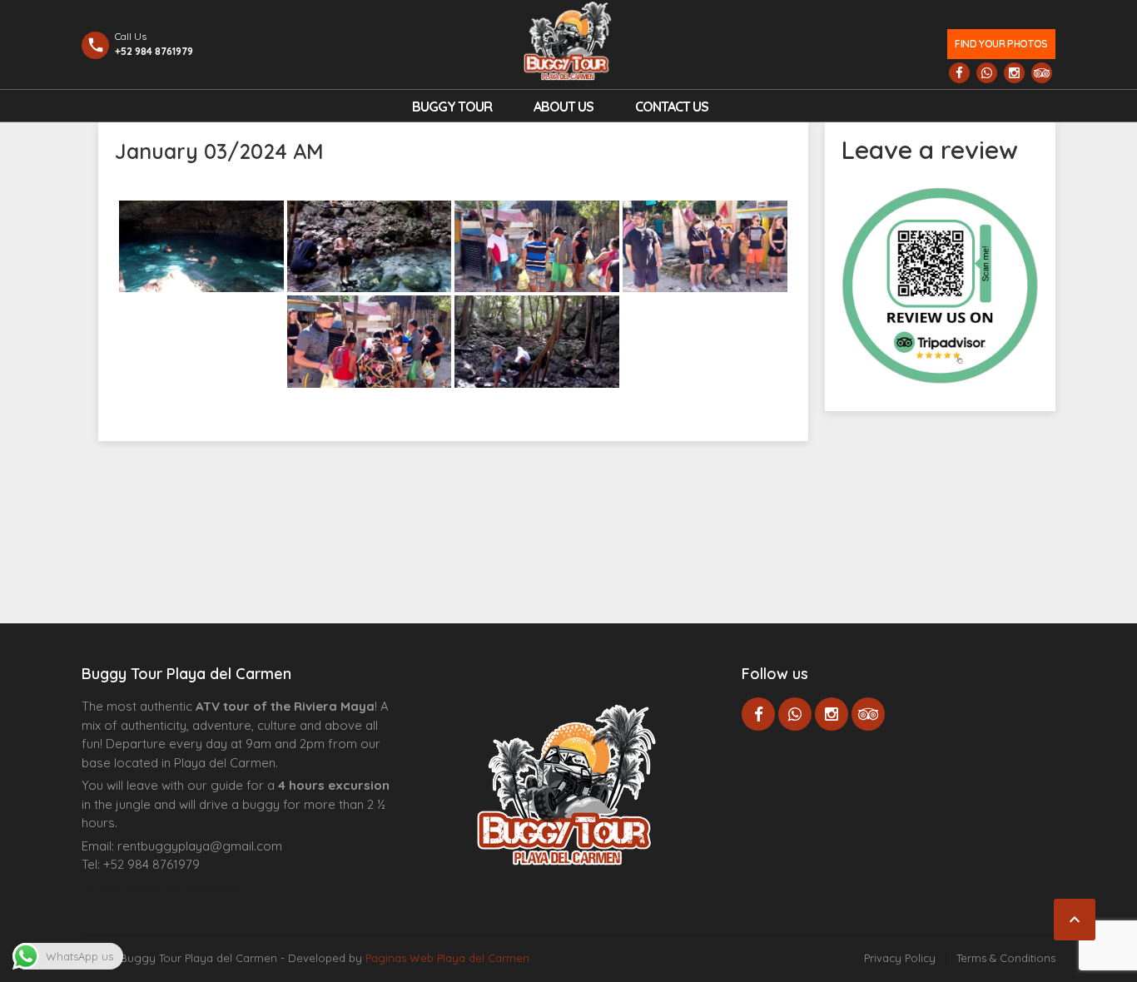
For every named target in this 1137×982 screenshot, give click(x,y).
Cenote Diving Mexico (221, 890)
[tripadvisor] (1041, 72)
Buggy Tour (452, 106)
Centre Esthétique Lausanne (175, 890)
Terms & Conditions (1005, 958)
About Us (563, 106)
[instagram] (1014, 72)
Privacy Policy (900, 958)
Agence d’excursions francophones (115, 890)
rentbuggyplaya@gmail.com (199, 846)
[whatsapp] (986, 72)
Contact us (671, 106)
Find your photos (1001, 43)
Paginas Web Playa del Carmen (447, 958)
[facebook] (959, 72)
